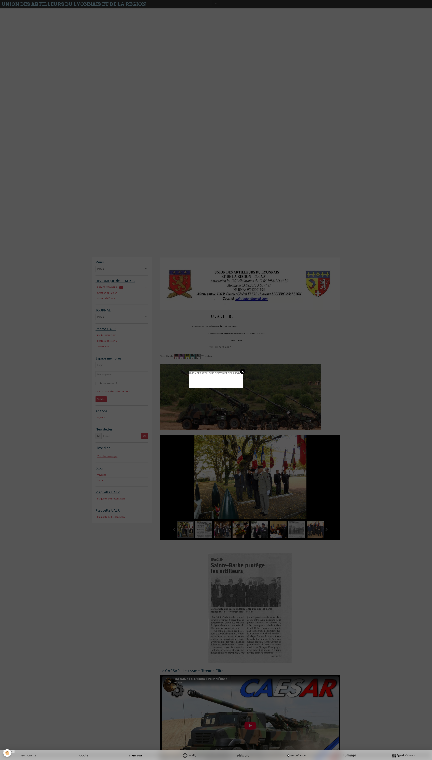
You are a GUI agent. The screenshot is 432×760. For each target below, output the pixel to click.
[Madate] (82, 755)
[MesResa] (135, 755)
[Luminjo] (349, 755)
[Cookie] (7, 753)
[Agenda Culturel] (403, 755)
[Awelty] (189, 755)
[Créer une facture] (242, 755)
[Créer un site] (29, 755)
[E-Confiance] (296, 755)
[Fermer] (242, 371)
